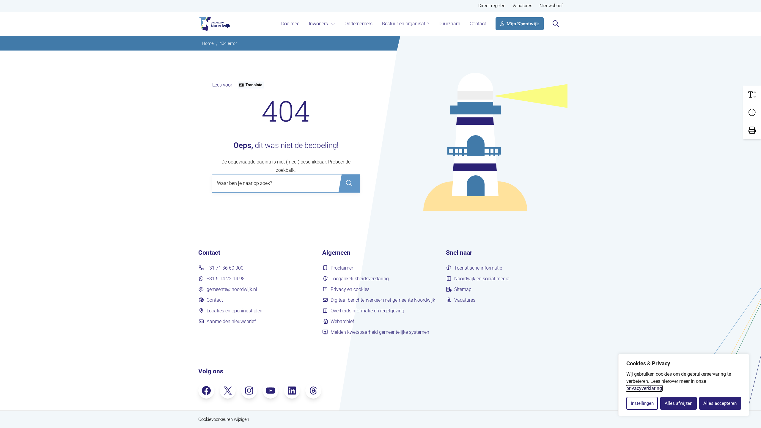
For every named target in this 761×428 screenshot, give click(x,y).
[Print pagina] (752, 130)
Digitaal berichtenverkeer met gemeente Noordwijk (383, 300)
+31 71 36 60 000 (225, 268)
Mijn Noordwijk (523, 23)
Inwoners (318, 23)
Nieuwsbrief (551, 5)
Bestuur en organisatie (405, 23)
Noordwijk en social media (482, 278)
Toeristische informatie (478, 268)
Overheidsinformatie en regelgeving (367, 311)
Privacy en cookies (350, 289)
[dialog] (683, 385)
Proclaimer (342, 268)
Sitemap (462, 289)
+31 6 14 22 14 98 (226, 278)
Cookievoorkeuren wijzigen (223, 419)
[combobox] (286, 183)
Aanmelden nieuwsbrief (231, 321)
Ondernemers (358, 23)
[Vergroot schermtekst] (752, 94)
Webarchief (342, 321)
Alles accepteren (720, 403)
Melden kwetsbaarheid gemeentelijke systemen (380, 332)
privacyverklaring (644, 388)
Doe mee (290, 23)
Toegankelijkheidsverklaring (360, 278)
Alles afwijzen (678, 403)
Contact (478, 23)
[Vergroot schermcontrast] (752, 112)
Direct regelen (491, 5)
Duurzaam (449, 23)
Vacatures (522, 5)
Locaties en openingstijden (234, 311)
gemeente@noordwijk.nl (232, 289)
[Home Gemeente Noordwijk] (214, 24)
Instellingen (642, 403)
